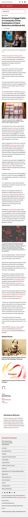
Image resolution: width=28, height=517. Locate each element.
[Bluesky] (14, 493)
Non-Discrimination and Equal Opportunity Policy (12, 507)
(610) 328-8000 (5, 444)
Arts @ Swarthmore (6, 451)
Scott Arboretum (6, 480)
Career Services (6, 462)
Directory (4, 468)
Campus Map (5, 459)
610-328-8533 (5, 402)
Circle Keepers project (19, 279)
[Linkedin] (4, 388)
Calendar (4, 454)
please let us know (21, 497)
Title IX (3, 483)
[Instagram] (2, 493)
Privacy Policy (5, 500)
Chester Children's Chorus (8, 465)
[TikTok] (12, 493)
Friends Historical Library (15, 209)
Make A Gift (5, 474)
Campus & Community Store (9, 457)
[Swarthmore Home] (9, 438)
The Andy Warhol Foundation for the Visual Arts (13, 294)
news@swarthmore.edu (13, 427)
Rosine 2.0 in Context (13, 128)
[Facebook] (2, 388)
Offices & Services (6, 477)
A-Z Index (4, 448)
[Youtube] (9, 493)
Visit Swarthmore (6, 485)
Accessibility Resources (8, 503)
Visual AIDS (5, 137)
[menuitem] (19, 2)
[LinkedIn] (7, 493)
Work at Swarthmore (7, 488)
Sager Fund (18, 298)
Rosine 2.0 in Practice (16, 145)
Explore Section (6, 11)
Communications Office (12, 418)
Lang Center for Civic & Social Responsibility (13, 471)
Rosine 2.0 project (8, 55)
